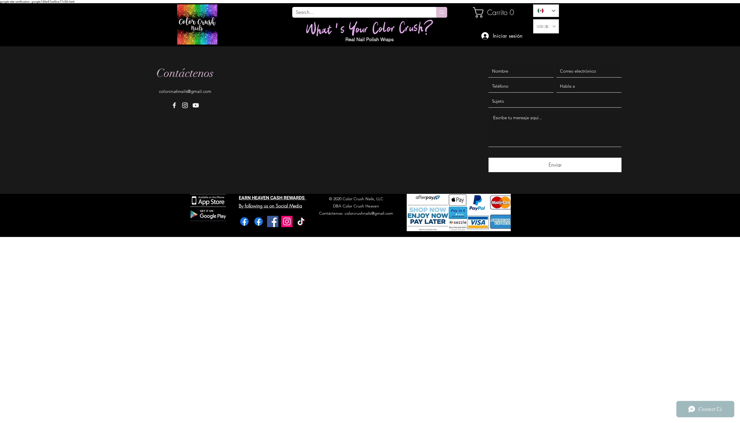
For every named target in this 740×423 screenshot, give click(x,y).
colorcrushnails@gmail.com (185, 91)
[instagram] (185, 105)
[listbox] (546, 26)
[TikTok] (301, 221)
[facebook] (174, 105)
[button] (546, 26)
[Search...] (441, 12)
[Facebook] (244, 221)
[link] (492, 12)
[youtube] (195, 105)
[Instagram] (287, 221)
